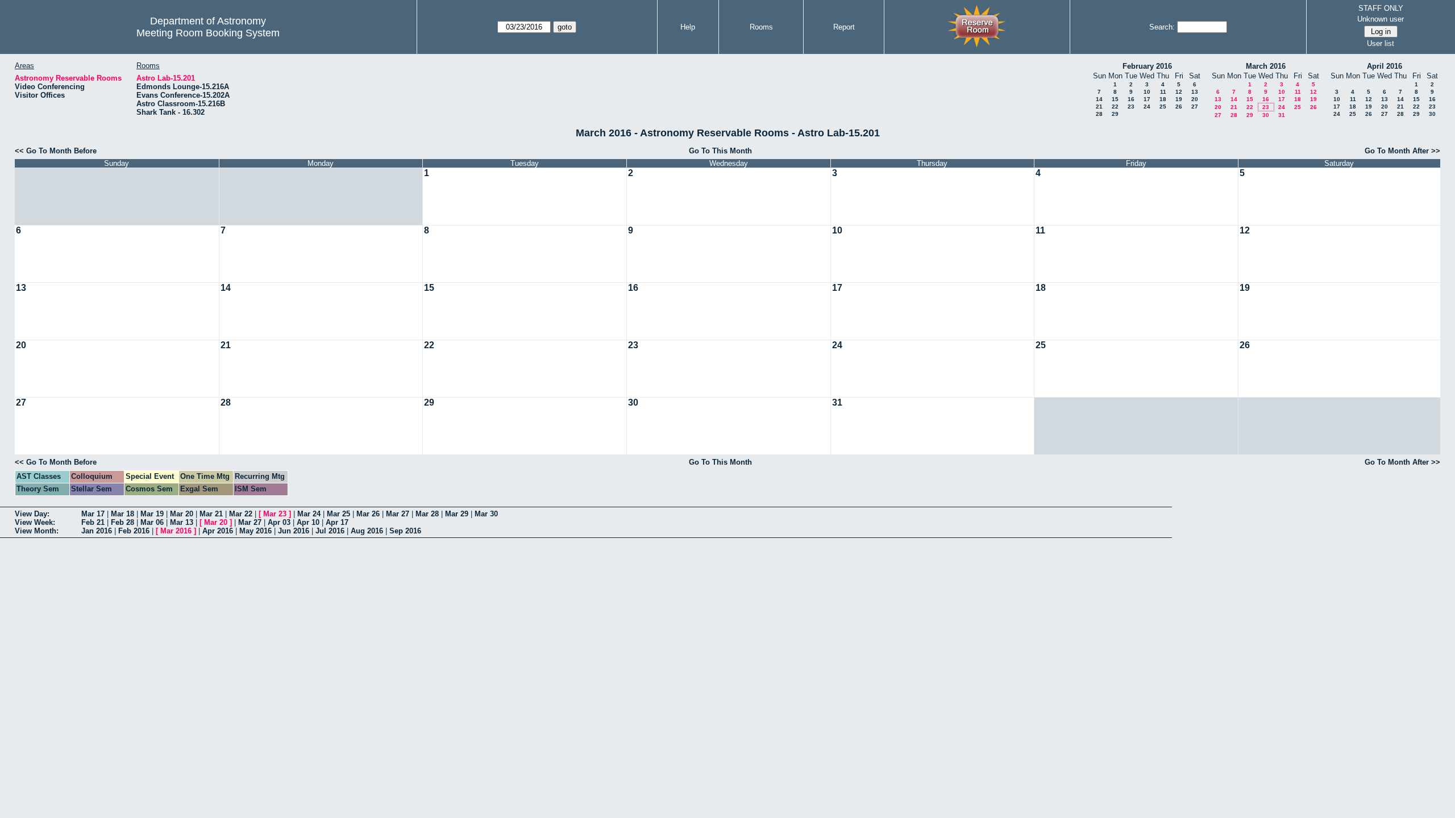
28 (1099, 114)
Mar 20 (181, 514)
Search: (1162, 27)
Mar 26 (368, 514)
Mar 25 (338, 514)
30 (1265, 115)
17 (1147, 99)
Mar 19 (152, 514)
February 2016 (1147, 66)
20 (1194, 99)
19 (1178, 99)
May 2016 (255, 531)
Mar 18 (122, 514)
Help (687, 27)
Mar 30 (486, 514)
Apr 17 (337, 522)
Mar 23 (274, 514)
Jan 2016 (96, 531)
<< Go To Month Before (56, 151)
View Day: (32, 514)
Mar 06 (152, 522)
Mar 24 (309, 514)
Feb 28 (122, 522)
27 (1194, 106)
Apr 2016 (217, 531)
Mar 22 (240, 514)
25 (1162, 106)
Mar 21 (211, 514)
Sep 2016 (405, 531)
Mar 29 (456, 514)
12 (1178, 92)
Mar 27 (397, 514)
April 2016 (1384, 66)
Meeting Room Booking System (208, 33)
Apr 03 (279, 522)
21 (1099, 106)
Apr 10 (308, 522)
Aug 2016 (367, 531)
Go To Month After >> (1402, 151)
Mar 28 (427, 514)
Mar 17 (93, 514)
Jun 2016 (293, 531)
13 (1194, 92)
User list (1380, 43)
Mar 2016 (176, 531)
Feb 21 (93, 522)
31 (1281, 115)
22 (1115, 106)
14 (1099, 99)
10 (1147, 92)
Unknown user (1380, 19)
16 (1131, 99)
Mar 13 (181, 522)
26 (1178, 106)
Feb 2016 (133, 531)
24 (1147, 106)
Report (844, 27)
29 (1115, 114)
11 (1163, 92)
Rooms (761, 27)
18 (1162, 99)
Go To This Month (720, 151)
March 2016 (1266, 66)
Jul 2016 (329, 531)
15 (1115, 99)
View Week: (35, 522)
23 (1131, 106)
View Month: (37, 531)
